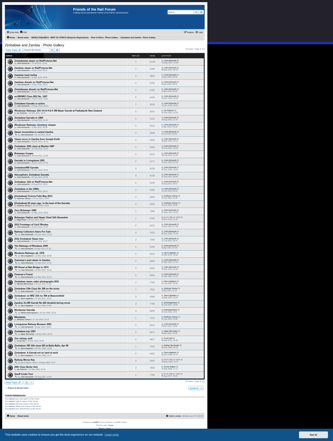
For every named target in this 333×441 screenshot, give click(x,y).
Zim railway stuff (23, 338)
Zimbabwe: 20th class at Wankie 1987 (34, 146)
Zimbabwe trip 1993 (24, 331)
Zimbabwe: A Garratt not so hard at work (36, 352)
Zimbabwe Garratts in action (29, 103)
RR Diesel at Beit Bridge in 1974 (31, 267)
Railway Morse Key (24, 360)
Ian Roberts (22, 113)
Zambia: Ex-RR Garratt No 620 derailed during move (42, 303)
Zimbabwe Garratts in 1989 (28, 118)
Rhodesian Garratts (24, 310)
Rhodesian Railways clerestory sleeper (35, 125)
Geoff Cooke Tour (23, 374)
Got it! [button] (313, 434)
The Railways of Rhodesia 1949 (31, 246)
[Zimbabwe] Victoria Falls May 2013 (33, 196)
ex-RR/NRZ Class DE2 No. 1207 (30, 96)
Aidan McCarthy (27, 334)
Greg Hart (21, 341)
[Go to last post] (178, 61)
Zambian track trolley (25, 75)
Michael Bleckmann (25, 284)
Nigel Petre (21, 220)
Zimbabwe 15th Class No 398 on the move (36, 288)
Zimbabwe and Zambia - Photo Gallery (34, 45)
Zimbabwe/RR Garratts (26, 167)
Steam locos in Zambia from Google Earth (37, 139)
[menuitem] (23, 32)
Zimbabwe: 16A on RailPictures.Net (33, 182)
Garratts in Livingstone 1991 (29, 160)
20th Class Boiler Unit (26, 367)
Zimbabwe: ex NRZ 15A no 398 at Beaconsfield (39, 295)
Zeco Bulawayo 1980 (25, 210)
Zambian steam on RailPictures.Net (33, 68)
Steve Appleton (27, 256)
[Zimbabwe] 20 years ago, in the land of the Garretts (42, 203)
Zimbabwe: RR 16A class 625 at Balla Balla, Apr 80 (41, 345)
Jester (111, 425)
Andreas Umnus (24, 198)
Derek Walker (170, 367)
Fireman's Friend (23, 274)
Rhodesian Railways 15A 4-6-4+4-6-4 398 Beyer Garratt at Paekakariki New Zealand (58, 110)
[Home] (39, 17)
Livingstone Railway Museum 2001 (33, 324)
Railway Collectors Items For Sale (32, 231)
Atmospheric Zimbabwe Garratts (31, 174)
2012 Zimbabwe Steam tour (29, 239)
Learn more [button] (112, 434)
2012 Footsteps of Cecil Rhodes (31, 224)
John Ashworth (23, 63)
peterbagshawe (170, 303)
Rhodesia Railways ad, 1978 (29, 253)
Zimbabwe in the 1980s (26, 189)
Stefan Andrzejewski (29, 313)
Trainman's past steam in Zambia (32, 260)
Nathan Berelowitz (171, 345)
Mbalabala (19, 317)
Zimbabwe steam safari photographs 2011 (36, 281)
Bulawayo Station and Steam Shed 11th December (41, 217)
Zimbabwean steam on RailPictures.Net (35, 61)
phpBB (95, 422)
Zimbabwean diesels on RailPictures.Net (36, 89)
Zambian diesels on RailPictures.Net (33, 82)
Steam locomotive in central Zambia (33, 132)
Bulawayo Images (23, 153)
